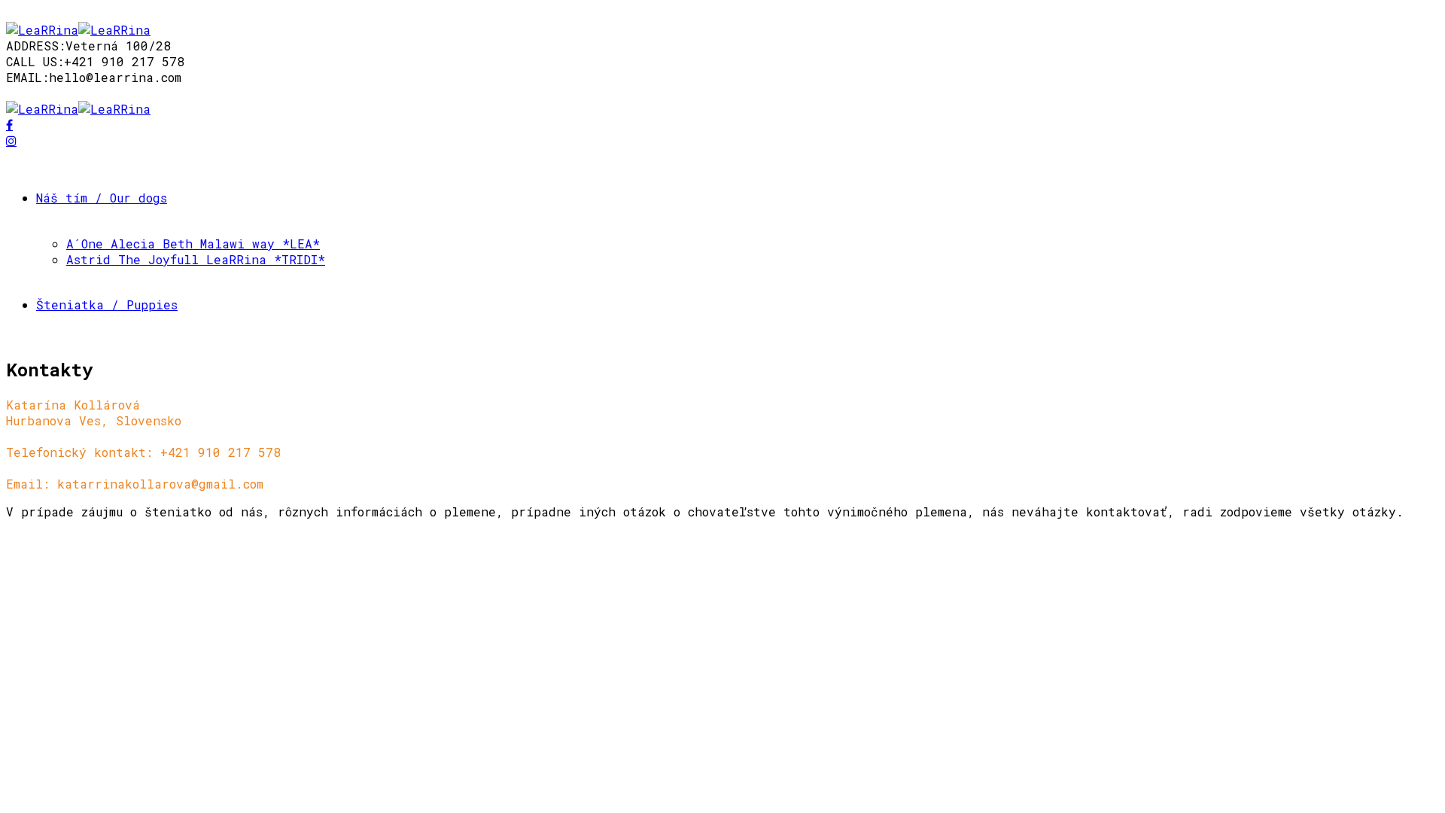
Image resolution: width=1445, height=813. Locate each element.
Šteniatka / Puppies (107, 304)
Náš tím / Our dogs (101, 198)
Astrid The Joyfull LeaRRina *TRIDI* (195, 259)
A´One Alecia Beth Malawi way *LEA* (193, 243)
